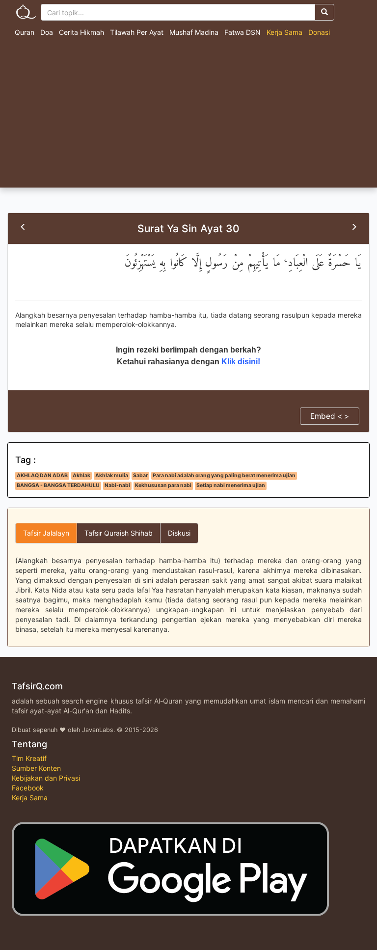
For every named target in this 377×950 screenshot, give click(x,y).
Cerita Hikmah (81, 32)
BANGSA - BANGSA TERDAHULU (58, 485)
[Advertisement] (188, 114)
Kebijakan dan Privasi (46, 778)
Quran (24, 32)
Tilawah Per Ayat (136, 32)
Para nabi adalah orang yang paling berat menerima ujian (224, 475)
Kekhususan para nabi (163, 485)
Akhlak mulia (111, 475)
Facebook (28, 788)
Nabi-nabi (117, 485)
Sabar (140, 475)
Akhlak (81, 475)
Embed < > (329, 416)
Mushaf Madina (193, 32)
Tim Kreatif (29, 758)
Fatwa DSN (242, 32)
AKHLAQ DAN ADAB (42, 475)
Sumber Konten (36, 768)
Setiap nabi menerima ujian (230, 485)
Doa (46, 32)
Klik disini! (240, 361)
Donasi (319, 32)
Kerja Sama (284, 32)
